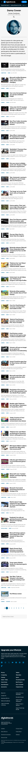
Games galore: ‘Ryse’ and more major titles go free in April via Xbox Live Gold (18, 207)
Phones (3, 672)
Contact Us (3, 695)
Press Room (18, 731)
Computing (3, 72)
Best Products (19, 682)
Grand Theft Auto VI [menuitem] (5, 5)
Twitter (9, 662)
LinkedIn (23, 662)
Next (23, 608)
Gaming (3, 88)
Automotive (4, 687)
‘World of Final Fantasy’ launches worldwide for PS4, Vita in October (17, 321)
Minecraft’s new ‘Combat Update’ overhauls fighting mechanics (18, 475)
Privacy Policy (19, 728)
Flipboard (1, 666)
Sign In (24, 2)
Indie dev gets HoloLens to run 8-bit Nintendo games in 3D (18, 461)
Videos (8, 469)
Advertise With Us (5, 698)
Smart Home (4, 682)
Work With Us (4, 731)
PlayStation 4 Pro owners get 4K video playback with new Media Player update (18, 391)
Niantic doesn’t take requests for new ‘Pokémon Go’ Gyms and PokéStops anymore (18, 504)
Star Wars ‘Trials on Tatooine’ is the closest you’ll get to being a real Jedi (17, 579)
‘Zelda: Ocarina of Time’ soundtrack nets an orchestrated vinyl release (18, 419)
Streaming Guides (20, 679)
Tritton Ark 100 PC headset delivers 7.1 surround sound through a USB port (18, 108)
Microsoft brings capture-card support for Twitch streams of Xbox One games (18, 535)
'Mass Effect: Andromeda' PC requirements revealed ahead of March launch (18, 136)
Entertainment (4, 684)
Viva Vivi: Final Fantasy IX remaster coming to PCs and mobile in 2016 (17, 307)
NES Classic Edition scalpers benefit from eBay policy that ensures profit (18, 447)
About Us (3, 693)
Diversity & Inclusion (6, 734)
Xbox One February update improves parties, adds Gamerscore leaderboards (18, 221)
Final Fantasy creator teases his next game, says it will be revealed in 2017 (18, 335)
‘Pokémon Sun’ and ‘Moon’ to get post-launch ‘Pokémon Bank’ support (18, 264)
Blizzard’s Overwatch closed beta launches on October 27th (17, 489)
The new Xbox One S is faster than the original (17, 235)
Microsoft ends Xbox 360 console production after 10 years (17, 377)
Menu (1, 2)
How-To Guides (19, 684)
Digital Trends (8, 4)
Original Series (19, 687)
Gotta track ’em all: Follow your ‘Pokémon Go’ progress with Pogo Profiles (18, 278)
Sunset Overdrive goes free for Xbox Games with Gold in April (18, 363)
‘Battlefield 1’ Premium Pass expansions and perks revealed (18, 151)
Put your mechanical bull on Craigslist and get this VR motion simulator (18, 65)
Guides (8, 102)
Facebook (1, 662)
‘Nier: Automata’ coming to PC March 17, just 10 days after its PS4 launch (18, 179)
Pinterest (19, 662)
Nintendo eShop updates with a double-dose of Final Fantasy (18, 292)
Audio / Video (4, 679)
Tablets (17, 672)
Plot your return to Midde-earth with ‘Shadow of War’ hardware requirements (18, 165)
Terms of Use (4, 737)
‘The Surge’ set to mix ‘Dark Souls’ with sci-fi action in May (18, 193)
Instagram (5, 662)
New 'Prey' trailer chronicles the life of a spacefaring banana (18, 122)
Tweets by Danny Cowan (8, 616)
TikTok (16, 662)
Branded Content (20, 697)
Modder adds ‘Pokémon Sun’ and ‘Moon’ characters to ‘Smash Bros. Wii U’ (18, 405)
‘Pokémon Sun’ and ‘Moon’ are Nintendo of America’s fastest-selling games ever (18, 433)
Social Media (4, 528)
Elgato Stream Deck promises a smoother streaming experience (16, 550)
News (9, 72)
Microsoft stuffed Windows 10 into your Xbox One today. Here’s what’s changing (18, 80)
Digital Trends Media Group (8, 742)
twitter (14, 17)
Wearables (18, 675)
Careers (3, 728)
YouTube (12, 662)
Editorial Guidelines (5, 700)
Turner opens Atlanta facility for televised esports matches (18, 564)
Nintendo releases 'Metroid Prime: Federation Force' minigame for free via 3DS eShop (18, 250)
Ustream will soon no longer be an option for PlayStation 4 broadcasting (18, 349)
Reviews (8, 601)
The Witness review (16, 594)
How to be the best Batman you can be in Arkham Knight (18, 94)
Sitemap (18, 734)
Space (17, 677)
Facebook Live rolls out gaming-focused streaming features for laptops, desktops (18, 520)
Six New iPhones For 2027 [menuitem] (16, 5)
